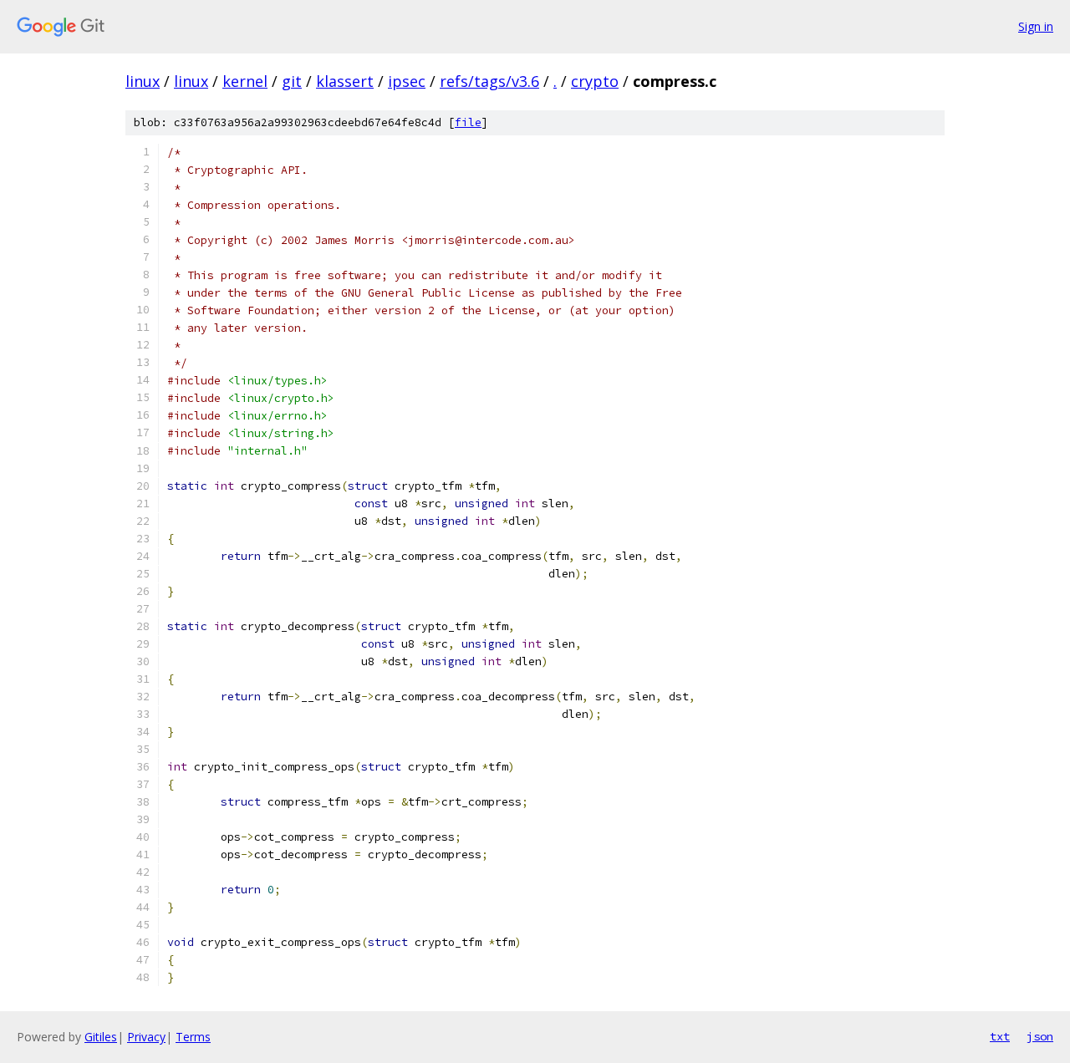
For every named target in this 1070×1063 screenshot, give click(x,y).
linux (142, 81)
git (292, 81)
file (468, 122)
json (1040, 1036)
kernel (245, 81)
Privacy (146, 1037)
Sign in (1035, 26)
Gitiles (100, 1037)
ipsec (406, 81)
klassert (345, 81)
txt (1000, 1036)
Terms (193, 1037)
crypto (595, 81)
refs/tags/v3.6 (489, 81)
